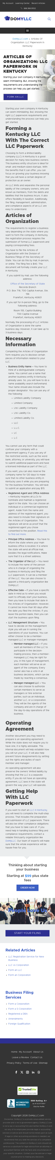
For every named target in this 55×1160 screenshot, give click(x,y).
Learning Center (22, 3)
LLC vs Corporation (18, 965)
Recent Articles (38, 3)
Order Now (27, 888)
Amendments (15, 1019)
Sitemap (43, 1063)
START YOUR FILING (27, 933)
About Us (38, 1052)
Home (14, 1052)
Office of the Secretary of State (27, 284)
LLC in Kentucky (38, 810)
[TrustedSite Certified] (27, 1090)
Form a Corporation (18, 1004)
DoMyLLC (11, 841)
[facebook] (16, 1072)
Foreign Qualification (19, 1024)
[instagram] (27, 1072)
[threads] (39, 1072)
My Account (8, 3)
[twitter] (22, 1072)
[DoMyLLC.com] (18, 18)
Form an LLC (15, 970)
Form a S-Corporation (20, 1009)
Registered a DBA (18, 1014)
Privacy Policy (14, 1063)
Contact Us (36, 1057)
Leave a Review (20, 1057)
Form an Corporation (19, 975)
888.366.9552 (30, 8)
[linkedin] (33, 1072)
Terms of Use (30, 1063)
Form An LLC (15, 97)
